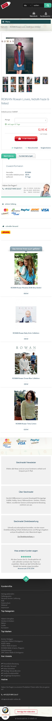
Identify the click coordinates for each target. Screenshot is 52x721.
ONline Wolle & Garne (9, 646)
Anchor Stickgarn (7, 639)
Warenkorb (33, 16)
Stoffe (3, 625)
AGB (2, 601)
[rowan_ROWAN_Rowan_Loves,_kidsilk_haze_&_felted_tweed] (13, 80)
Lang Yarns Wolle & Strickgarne (12, 641)
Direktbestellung (10, 530)
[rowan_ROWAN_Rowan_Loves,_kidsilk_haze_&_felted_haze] (45, 80)
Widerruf (4, 605)
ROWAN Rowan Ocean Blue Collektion (26, 378)
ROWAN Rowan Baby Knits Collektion (26, 333)
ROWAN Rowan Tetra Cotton (26, 424)
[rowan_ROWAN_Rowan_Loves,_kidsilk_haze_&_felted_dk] (37, 80)
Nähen (3, 623)
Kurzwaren (5, 628)
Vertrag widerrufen (7, 594)
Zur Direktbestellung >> (26, 537)
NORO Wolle (5, 643)
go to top (24, 581)
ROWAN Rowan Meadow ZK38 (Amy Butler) (26, 288)
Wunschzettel (33, 148)
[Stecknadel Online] (6, 5)
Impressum (5, 607)
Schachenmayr (6, 650)
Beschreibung (9, 156)
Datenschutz (5, 603)
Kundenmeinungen (26, 156)
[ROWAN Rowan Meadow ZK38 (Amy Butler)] (26, 269)
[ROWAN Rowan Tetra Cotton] (26, 405)
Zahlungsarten (6, 596)
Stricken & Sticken (7, 621)
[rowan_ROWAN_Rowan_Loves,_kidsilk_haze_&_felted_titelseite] (5, 80)
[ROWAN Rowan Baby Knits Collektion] (26, 314)
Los (47, 5)
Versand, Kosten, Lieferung (10, 598)
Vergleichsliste (46, 148)
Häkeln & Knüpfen (7, 619)
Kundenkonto (45, 16)
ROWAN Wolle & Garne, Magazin (12, 648)
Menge (7, 120)
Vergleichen (18, 148)
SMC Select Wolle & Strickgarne (12, 652)
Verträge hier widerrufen (26, 712)
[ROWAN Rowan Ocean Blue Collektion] (26, 359)
